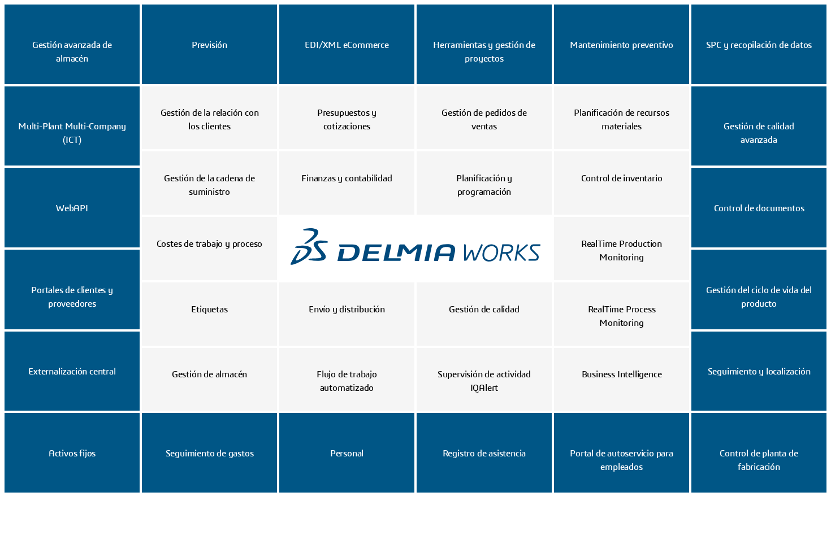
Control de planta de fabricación (759, 460)
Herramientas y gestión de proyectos (484, 52)
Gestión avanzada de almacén (72, 52)
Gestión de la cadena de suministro (209, 185)
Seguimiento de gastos (210, 453)
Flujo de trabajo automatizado (347, 381)
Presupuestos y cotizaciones (346, 119)
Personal (346, 453)
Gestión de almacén (209, 374)
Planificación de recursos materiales (621, 119)
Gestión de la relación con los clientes (210, 119)
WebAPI (72, 208)
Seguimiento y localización (759, 371)
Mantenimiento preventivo (621, 45)
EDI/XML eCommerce (347, 45)
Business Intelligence (622, 374)
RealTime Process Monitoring (622, 316)
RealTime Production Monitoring (621, 250)
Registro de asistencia (484, 453)
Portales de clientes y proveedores (72, 297)
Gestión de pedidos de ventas (484, 119)
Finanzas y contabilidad (346, 178)
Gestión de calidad (484, 309)
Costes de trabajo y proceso (210, 244)
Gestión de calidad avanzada (759, 133)
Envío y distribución (347, 309)
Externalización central (71, 371)
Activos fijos (72, 453)
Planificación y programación (484, 185)
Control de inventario (622, 178)
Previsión (209, 45)
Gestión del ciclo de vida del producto (759, 297)
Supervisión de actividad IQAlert (484, 381)
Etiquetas (209, 309)
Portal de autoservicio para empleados (621, 460)
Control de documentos (759, 208)
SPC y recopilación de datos (759, 45)
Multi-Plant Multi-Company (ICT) (72, 133)
